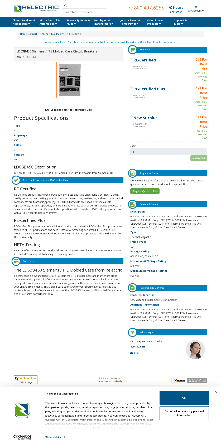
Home (23, 34)
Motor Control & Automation (50, 22)
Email (136, 352)
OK (184, 397)
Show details (53, 437)
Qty (133, 146)
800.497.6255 (148, 7)
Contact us (176, 11)
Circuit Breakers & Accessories (24, 22)
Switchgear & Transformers (102, 22)
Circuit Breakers (39, 34)
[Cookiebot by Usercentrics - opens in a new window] (22, 437)
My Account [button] (195, 10)
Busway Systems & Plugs (78, 22)
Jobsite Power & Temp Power (130, 22)
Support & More (180, 22)
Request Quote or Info (145, 191)
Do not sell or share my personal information (184, 413)
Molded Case (58, 34)
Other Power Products (155, 22)
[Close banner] (215, 392)
